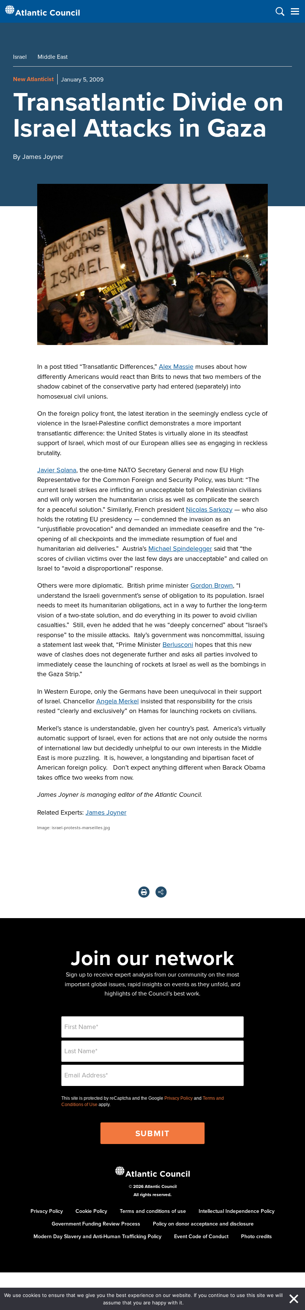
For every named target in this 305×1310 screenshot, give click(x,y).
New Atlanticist (33, 79)
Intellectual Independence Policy (236, 1211)
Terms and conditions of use (153, 1211)
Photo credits (256, 1236)
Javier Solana (56, 470)
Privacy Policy (178, 1098)
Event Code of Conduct (201, 1236)
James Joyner (106, 812)
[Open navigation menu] (295, 11)
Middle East (53, 56)
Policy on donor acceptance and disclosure (203, 1223)
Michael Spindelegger (180, 548)
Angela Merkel (117, 701)
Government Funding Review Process (96, 1223)
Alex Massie (176, 366)
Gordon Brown (211, 585)
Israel (20, 56)
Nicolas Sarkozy (209, 509)
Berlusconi (178, 644)
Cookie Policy (91, 1211)
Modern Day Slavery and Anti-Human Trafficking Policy (97, 1236)
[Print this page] (144, 892)
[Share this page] (161, 892)
